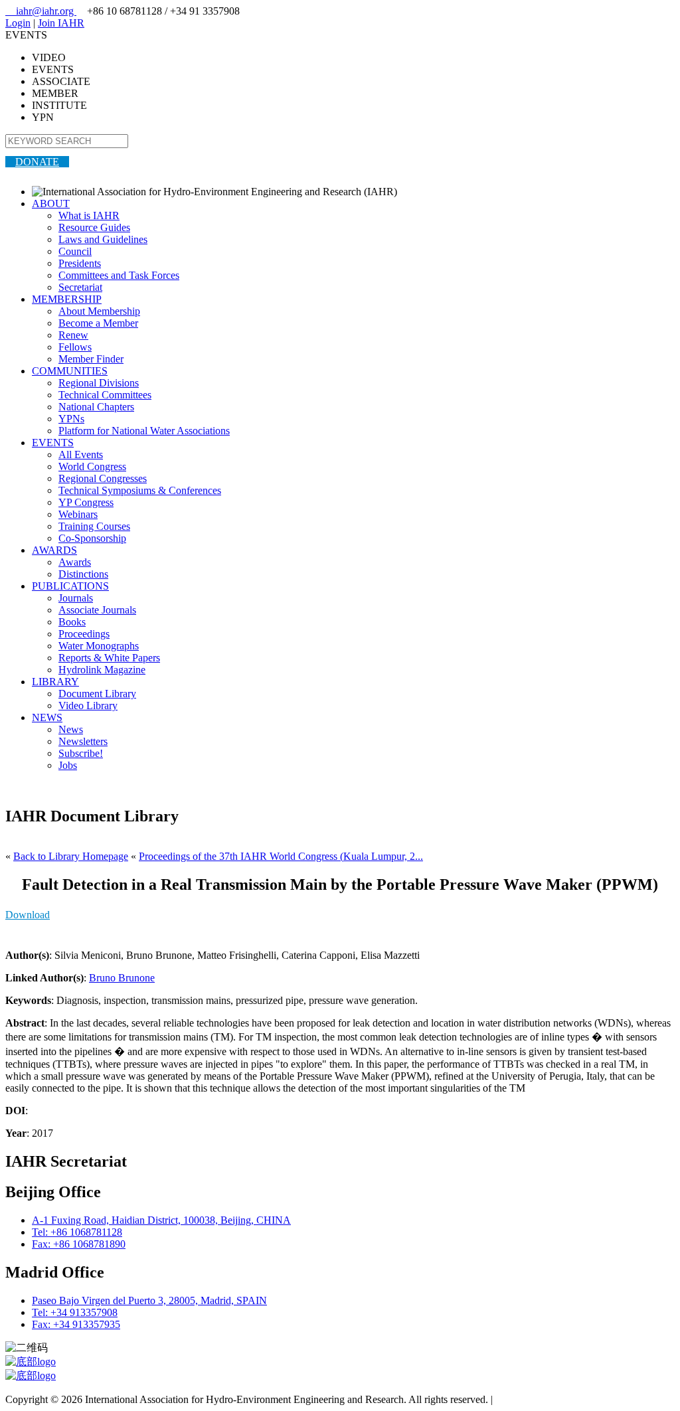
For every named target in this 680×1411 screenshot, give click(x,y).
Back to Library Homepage (70, 856)
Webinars (78, 514)
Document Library (97, 693)
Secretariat (80, 287)
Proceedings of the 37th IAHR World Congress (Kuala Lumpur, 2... (281, 856)
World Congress (92, 466)
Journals (75, 598)
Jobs (67, 765)
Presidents (79, 263)
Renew (73, 335)
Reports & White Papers (109, 657)
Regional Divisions (98, 382)
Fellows (75, 347)
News (70, 729)
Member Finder (91, 359)
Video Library (88, 705)
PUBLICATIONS (70, 586)
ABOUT (51, 203)
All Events (80, 454)
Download (27, 914)
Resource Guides (94, 227)
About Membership (99, 311)
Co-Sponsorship (92, 538)
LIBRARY (55, 681)
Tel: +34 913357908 (75, 1312)
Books (72, 621)
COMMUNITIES (70, 370)
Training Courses (94, 526)
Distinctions (83, 574)
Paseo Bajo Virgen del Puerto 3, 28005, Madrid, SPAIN (149, 1300)
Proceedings (84, 633)
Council (75, 251)
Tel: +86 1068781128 (77, 1232)
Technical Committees (104, 394)
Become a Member (98, 323)
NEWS (47, 717)
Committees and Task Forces (118, 275)
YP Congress (86, 502)
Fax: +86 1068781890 (79, 1244)
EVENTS (53, 442)
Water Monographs (98, 645)
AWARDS (54, 550)
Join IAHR (61, 23)
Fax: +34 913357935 (76, 1324)
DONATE (37, 161)
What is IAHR (89, 215)
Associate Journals (97, 610)
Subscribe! (80, 753)
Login (18, 23)
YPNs (71, 418)
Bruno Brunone (122, 977)
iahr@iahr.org (40, 11)
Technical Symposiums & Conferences (139, 490)
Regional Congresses (102, 478)
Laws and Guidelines (102, 239)
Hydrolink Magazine (101, 669)
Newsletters (83, 741)
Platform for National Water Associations (144, 430)
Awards (74, 562)
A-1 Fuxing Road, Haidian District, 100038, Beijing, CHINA (161, 1220)
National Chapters (96, 406)
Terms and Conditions (541, 1399)
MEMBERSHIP (67, 299)
